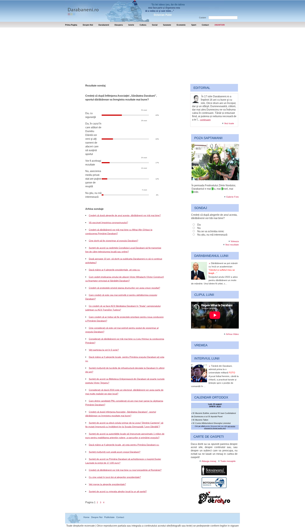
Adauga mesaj (209, 461)
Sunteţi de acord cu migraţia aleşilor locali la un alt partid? (118, 491)
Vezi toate (229, 123)
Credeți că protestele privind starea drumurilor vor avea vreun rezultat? (124, 288)
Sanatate (167, 25)
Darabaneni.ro (82, 8)
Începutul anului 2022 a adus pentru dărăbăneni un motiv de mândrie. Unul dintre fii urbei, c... (214, 280)
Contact (205, 25)
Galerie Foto (232, 196)
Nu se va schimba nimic (210, 231)
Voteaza (235, 241)
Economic (181, 25)
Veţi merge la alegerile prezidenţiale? (107, 484)
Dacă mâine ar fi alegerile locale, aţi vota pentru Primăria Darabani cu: (124, 444)
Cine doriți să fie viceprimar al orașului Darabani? (113, 240)
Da (199, 224)
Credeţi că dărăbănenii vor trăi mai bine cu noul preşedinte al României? (125, 470)
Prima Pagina (71, 25)
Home (86, 517)
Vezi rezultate (232, 244)
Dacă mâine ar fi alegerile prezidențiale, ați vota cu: (114, 269)
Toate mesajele (228, 461)
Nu (199, 228)
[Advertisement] (152, 51)
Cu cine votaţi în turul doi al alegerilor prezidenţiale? (115, 477)
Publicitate (109, 517)
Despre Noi (88, 25)
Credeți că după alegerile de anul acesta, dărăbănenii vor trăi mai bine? (125, 215)
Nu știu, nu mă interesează (212, 234)
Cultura (143, 25)
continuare (205, 119)
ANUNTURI (219, 25)
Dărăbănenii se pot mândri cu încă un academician (223, 268)
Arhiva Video (232, 334)
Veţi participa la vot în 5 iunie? (104, 350)
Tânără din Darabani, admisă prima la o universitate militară (222, 369)
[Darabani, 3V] (215, 179)
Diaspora (119, 25)
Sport (193, 25)
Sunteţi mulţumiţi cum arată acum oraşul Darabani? (114, 452)
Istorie (131, 25)
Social (154, 25)
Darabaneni (103, 25)
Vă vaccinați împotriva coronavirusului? (108, 222)
